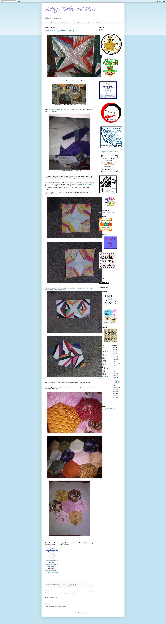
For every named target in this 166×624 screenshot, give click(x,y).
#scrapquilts (65, 586)
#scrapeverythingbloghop (57, 586)
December (117, 359)
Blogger (89, 612)
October (116, 363)
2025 (114, 347)
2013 (114, 400)
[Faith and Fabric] (110, 305)
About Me (77, 22)
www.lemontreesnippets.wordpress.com (62, 109)
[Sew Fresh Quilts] (110, 323)
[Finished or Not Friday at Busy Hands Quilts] (110, 206)
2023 (114, 352)
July (115, 371)
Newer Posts (48, 591)
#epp (50, 586)
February (116, 387)
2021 (114, 356)
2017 (114, 396)
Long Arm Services (88, 22)
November (117, 361)
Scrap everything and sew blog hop (59, 30)
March (116, 385)
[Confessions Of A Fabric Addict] (110, 151)
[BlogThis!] (70, 585)
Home (45, 22)
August (116, 369)
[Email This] (68, 585)
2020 (114, 358)
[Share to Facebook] (73, 585)
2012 (114, 402)
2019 (114, 391)
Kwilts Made (52, 22)
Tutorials (61, 22)
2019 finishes (108, 22)
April (115, 377)
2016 (114, 398)
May (115, 375)
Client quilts (99, 22)
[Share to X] (72, 585)
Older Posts (91, 591)
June (115, 373)
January (116, 389)
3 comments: (63, 584)
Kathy (102, 347)
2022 (114, 354)
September (117, 366)
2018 (114, 393)
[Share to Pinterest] (75, 585)
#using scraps (71, 586)
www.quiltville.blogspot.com (85, 184)
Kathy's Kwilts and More (70, 9)
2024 (114, 349)
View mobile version (69, 593)
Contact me (69, 22)
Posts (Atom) (54, 597)
